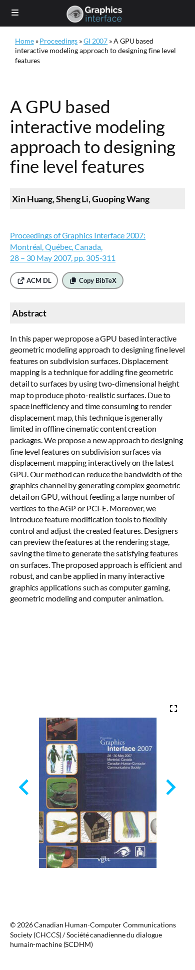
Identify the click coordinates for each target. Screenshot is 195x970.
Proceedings (59, 41)
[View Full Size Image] (173, 709)
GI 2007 (96, 41)
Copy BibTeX (97, 280)
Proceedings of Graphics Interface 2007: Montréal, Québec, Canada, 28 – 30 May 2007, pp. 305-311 (78, 246)
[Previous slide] (24, 787)
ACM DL (38, 280)
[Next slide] (170, 787)
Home (24, 41)
